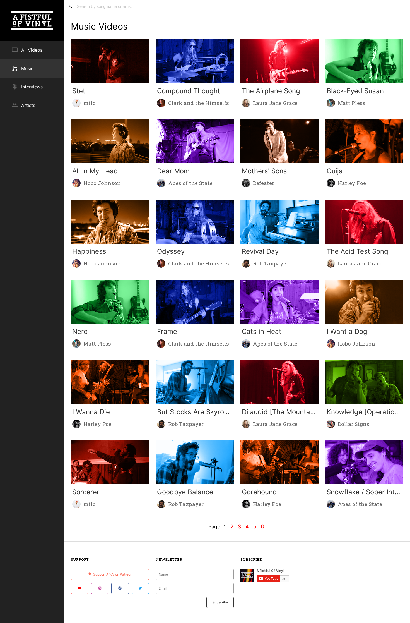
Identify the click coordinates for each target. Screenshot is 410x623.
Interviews (32, 87)
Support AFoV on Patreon (112, 574)
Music (27, 68)
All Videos (31, 50)
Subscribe (220, 602)
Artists (28, 105)
